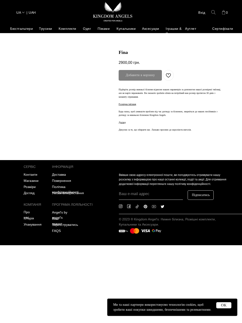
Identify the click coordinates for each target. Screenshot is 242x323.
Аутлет (190, 29)
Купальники (126, 29)
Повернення (61, 181)
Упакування (33, 224)
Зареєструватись (65, 225)
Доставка (59, 174)
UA (18, 12)
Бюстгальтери (21, 29)
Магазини (31, 181)
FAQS (56, 231)
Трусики (45, 29)
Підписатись (201, 195)
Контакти (30, 174)
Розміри (30, 187)
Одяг (87, 29)
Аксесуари (150, 29)
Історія (29, 218)
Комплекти (67, 29)
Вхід (201, 12)
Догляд (29, 193)
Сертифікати (222, 29)
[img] (113, 12)
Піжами (104, 29)
